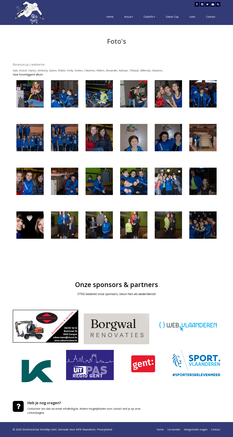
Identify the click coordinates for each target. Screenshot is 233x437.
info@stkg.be (70, 408)
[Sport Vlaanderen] (196, 363)
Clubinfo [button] (148, 16)
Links (192, 16)
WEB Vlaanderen (85, 429)
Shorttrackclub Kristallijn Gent (39, 429)
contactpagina (35, 412)
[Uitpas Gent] (90, 365)
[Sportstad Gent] (143, 363)
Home (110, 16)
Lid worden (173, 429)
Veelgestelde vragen (196, 429)
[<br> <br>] (30, 93)
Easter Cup (172, 16)
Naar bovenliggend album (28, 74)
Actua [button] (127, 16)
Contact (210, 16)
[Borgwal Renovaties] (116, 328)
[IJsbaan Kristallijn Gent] (37, 371)
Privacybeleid (104, 429)
